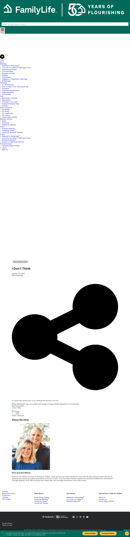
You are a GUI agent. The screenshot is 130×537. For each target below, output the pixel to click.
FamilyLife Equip (6, 144)
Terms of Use (7, 525)
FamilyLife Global (41, 503)
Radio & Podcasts (8, 493)
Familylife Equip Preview (11, 146)
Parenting (3, 83)
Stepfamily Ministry (9, 125)
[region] (65, 533)
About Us (102, 497)
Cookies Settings (90, 533)
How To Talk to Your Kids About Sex (15, 87)
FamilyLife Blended (41, 499)
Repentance (6, 100)
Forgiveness (6, 77)
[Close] (127, 533)
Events (2, 134)
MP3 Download (17, 275)
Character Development (10, 90)
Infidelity (5, 75)
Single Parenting (8, 92)
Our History (6, 115)
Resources (5, 123)
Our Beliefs (6, 109)
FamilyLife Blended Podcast (12, 132)
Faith (2, 96)
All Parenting (6, 94)
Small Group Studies (9, 69)
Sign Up (5, 149)
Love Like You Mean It (75, 499)
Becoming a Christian (9, 98)
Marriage (3, 64)
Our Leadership (7, 113)
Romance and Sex (8, 73)
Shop (2, 62)
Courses (5, 497)
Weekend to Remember (11, 66)
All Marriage (6, 81)
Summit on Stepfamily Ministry (13, 142)
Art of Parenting (8, 85)
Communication (7, 71)
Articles (5, 491)
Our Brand (5, 111)
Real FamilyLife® (20, 262)
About (4, 121)
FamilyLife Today (8, 130)
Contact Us (103, 499)
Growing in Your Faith (10, 102)
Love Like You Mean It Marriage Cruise (16, 68)
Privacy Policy (7, 523)
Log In (4, 148)
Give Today (6, 499)
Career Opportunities (9, 117)
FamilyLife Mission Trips (10, 104)
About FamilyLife (6, 108)
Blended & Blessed (9, 140)
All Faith (5, 106)
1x (17, 413)
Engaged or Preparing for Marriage (14, 79)
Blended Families (6, 119)
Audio (2, 127)
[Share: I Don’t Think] (65, 397)
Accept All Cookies (108, 533)
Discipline (5, 89)
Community (6, 495)
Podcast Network (8, 128)
